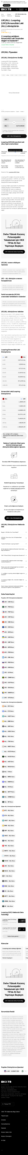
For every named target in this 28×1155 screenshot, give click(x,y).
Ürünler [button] (3, 1120)
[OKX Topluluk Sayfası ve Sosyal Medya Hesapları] (2, 1150)
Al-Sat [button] (3, 1140)
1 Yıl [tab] (20, 75)
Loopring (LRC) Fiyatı (14, 172)
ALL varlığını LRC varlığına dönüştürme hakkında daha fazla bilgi (13, 435)
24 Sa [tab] (7, 75)
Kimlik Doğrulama (16, 488)
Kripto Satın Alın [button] (6, 1132)
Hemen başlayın (7, 958)
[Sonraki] (26, 1071)
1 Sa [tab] (3, 75)
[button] (17, 9)
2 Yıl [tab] (24, 75)
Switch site (6, 5)
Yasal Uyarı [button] (4, 1116)
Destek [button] (3, 1128)
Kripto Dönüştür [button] (6, 1136)
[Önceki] (2, 1071)
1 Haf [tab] (12, 75)
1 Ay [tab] (16, 75)
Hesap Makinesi (9, 15)
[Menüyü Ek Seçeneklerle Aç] (26, 10)
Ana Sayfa (3, 15)
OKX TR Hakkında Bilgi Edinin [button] (10, 1111)
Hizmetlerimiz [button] (5, 1124)
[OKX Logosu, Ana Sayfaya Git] (6, 9)
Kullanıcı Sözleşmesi (15, 1053)
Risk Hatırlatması (12, 1049)
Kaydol (21, 9)
